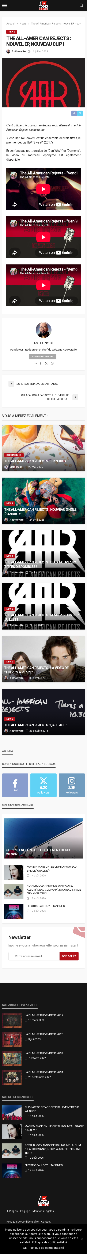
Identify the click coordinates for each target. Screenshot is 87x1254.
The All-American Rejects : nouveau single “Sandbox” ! (40, 512)
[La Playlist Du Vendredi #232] (12, 1058)
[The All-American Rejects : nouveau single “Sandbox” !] (43, 501)
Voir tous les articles (42, 357)
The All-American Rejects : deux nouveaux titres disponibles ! (40, 564)
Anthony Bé (19, 51)
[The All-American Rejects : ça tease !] (43, 712)
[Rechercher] (81, 5)
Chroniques (14, 455)
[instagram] (52, 363)
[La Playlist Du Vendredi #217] (12, 1020)
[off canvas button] (4, 5)
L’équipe (25, 1211)
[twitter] (46, 363)
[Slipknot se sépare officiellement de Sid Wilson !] (43, 838)
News (11, 31)
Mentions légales (43, 1211)
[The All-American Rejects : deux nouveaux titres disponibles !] (43, 553)
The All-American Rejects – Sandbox (35, 461)
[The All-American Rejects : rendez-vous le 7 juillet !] (43, 606)
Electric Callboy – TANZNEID (46, 905)
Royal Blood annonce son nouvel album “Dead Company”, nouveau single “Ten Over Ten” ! (54, 889)
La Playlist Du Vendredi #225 (44, 1034)
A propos (12, 1211)
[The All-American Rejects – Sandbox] (43, 448)
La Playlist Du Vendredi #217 (44, 1015)
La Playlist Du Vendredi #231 (44, 1072)
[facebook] (40, 363)
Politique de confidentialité (23, 1221)
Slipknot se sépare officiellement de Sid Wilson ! (38, 852)
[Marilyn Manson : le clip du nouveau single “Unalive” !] (13, 872)
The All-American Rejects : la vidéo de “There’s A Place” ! (36, 670)
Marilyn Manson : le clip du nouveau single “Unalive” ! (52, 868)
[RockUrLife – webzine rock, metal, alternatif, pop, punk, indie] (43, 1200)
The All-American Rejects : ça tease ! (35, 725)
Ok (25, 1247)
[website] (35, 363)
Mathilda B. (16, 467)
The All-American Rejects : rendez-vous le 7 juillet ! (41, 617)
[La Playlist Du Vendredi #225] (12, 1039)
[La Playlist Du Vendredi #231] (12, 1077)
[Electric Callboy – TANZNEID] (13, 911)
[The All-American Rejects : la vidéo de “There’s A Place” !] (43, 659)
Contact (46, 1221)
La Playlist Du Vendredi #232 (44, 1053)
